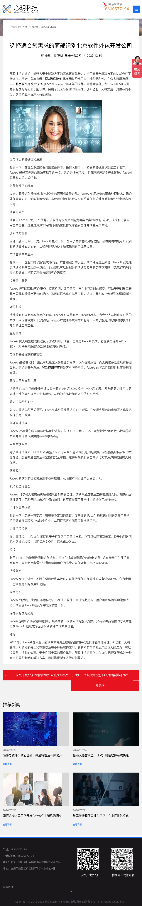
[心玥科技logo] (15, 9)
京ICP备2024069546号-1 (112, 901)
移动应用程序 (51, 368)
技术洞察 (33, 27)
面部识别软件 (54, 79)
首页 (25, 27)
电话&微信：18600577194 (18, 855)
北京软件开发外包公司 (67, 55)
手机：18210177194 (15, 849)
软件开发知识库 (48, 27)
